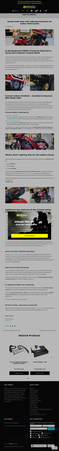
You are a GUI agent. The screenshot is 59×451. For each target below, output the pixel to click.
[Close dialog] (49, 213)
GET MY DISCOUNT (29, 235)
